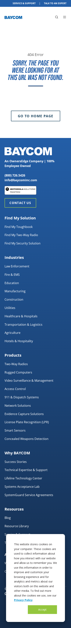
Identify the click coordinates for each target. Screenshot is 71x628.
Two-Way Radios (16, 364)
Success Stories (16, 462)
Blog (8, 518)
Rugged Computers (18, 372)
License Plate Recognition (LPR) (27, 422)
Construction (14, 299)
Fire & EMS (12, 275)
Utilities (10, 308)
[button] (57, 17)
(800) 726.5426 (15, 175)
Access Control (15, 389)
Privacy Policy (23, 600)
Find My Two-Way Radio (21, 235)
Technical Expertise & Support (26, 470)
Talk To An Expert (55, 3)
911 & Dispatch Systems (22, 397)
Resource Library (17, 526)
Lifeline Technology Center (23, 478)
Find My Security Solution (23, 243)
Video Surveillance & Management (29, 380)
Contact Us (20, 203)
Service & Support (24, 3)
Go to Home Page (35, 115)
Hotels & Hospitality (19, 341)
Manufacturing (15, 291)
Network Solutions (18, 405)
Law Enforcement (17, 266)
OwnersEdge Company (26, 161)
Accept (42, 609)
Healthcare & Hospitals (21, 316)
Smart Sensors (15, 430)
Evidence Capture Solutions (24, 414)
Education (12, 283)
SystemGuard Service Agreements (29, 495)
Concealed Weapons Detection (26, 439)
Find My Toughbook (19, 227)
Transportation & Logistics (23, 324)
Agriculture (12, 333)
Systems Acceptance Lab (22, 487)
